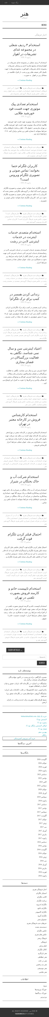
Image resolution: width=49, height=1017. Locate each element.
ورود (45, 985)
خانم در (26, 637)
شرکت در (43, 521)
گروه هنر (23, 93)
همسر (21, 335)
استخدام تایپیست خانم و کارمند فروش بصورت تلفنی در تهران (24, 592)
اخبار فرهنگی (15, 147)
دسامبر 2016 (42, 842)
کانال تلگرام (42, 949)
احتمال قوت (15, 569)
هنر (24, 13)
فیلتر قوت (39, 575)
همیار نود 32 (42, 729)
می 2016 (43, 860)
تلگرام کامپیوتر (41, 912)
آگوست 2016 (42, 849)
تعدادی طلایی (30, 152)
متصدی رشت (7, 281)
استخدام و (14, 518)
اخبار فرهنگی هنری (40, 889)
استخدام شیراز (23, 518)
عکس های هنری (41, 934)
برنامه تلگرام (42, 900)
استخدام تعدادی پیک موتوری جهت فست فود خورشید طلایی (24, 108)
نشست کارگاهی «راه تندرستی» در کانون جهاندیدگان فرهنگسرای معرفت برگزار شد (28, 678)
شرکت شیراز (34, 521)
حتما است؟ (18, 216)
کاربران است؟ (23, 219)
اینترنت (31, 278)
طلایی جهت (22, 152)
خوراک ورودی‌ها (41, 989)
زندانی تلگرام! (33, 332)
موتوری (32, 155)
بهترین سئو (43, 732)
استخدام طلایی (25, 150)
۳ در (12, 88)
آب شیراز (9, 515)
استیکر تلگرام (41, 893)
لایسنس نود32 (41, 719)
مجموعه (16, 93)
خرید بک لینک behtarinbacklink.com (34, 716)
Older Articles (15, 649)
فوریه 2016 (42, 872)
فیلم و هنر (43, 946)
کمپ (32, 335)
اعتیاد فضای (37, 399)
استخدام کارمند (28, 634)
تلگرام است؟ (37, 216)
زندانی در (24, 332)
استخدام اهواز (36, 91)
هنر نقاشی (43, 972)
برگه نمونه (14, 2)
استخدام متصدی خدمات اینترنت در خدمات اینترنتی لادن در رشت (24, 236)
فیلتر (45, 575)
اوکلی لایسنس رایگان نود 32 (36, 725)
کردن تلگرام (39, 335)
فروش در (39, 463)
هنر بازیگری (42, 953)
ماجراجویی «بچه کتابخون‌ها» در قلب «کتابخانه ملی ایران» (25, 689)
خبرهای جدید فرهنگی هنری (32, 88)
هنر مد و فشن (41, 964)
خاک (8, 518)
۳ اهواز (17, 88)
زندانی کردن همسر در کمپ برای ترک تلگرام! (24, 296)
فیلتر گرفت (31, 575)
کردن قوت (23, 575)
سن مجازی (30, 401)
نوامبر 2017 (42, 808)
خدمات (25, 278)
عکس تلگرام (42, 930)
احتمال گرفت (37, 572)
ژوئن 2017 (43, 823)
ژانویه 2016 (42, 876)
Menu (44, 24)
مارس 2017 (42, 834)
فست (45, 155)
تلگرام (20, 572)
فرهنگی (44, 942)
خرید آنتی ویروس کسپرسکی (24, 738)
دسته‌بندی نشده (41, 927)
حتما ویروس (9, 216)
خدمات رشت (10, 278)
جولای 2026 (42, 763)
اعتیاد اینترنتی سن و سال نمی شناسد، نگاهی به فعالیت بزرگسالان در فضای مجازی (24, 355)
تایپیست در (8, 634)
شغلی (42, 93)
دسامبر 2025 (42, 774)
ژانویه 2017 (42, 838)
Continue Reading (24, 80)
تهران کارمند (42, 637)
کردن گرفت (15, 575)
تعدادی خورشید (41, 152)
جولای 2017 (42, 819)
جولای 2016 (42, 853)
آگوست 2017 (42, 815)
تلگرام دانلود (42, 908)
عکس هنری (36, 93)
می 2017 (43, 827)
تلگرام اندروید (41, 904)
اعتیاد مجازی (27, 399)
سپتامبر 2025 (42, 785)
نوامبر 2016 (42, 845)
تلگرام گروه (42, 915)
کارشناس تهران (24, 463)
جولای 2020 (42, 789)
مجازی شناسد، (42, 404)
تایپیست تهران (17, 634)
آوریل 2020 (42, 793)
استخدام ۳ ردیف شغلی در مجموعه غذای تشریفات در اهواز (24, 49)
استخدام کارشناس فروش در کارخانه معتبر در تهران (24, 419)
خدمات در (19, 278)
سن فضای (38, 401)
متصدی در (16, 281)
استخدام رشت (39, 278)
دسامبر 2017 (42, 804)
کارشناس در (14, 463)
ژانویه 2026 (42, 770)
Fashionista (20, 1013)
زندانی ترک (43, 332)
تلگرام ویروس (27, 216)
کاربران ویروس (41, 222)
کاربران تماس (12, 219)
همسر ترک (14, 335)
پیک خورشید (15, 150)
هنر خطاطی (42, 957)
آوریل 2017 (42, 830)
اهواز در (19, 91)
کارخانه (32, 463)
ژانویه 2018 (42, 800)
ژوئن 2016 (43, 857)
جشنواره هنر (42, 919)
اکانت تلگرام (42, 897)
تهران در (31, 460)
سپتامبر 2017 (42, 812)
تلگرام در (7, 329)
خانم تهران (33, 637)
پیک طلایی (6, 150)
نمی (29, 404)
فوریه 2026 (42, 767)
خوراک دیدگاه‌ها (41, 993)
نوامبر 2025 (42, 778)
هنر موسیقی (42, 968)
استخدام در (26, 91)
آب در (15, 515)
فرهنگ (28, 93)
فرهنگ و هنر (42, 938)
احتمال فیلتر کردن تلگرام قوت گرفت (24, 536)
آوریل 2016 (42, 864)
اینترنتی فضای (18, 399)
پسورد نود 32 (42, 722)
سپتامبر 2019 (42, 797)
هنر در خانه (42, 961)
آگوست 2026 (42, 759)
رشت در (44, 281)
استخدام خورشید (36, 150)
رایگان (44, 735)
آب (19, 515)
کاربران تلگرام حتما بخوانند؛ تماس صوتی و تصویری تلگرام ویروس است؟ (24, 172)
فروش (11, 460)
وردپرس (43, 997)
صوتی (44, 219)
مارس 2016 (42, 868)
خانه (6, 2)
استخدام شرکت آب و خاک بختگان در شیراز (24, 478)
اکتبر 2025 (43, 782)
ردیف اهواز (12, 91)
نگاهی (34, 404)
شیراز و (27, 521)
